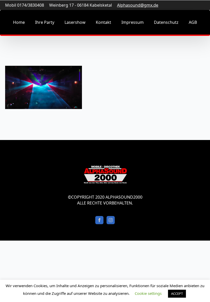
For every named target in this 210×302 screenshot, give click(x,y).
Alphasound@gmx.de (137, 5)
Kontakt (103, 22)
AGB (193, 22)
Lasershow (75, 22)
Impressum (132, 22)
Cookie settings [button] (148, 293)
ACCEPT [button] (177, 293)
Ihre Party (44, 22)
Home (19, 22)
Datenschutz (166, 22)
